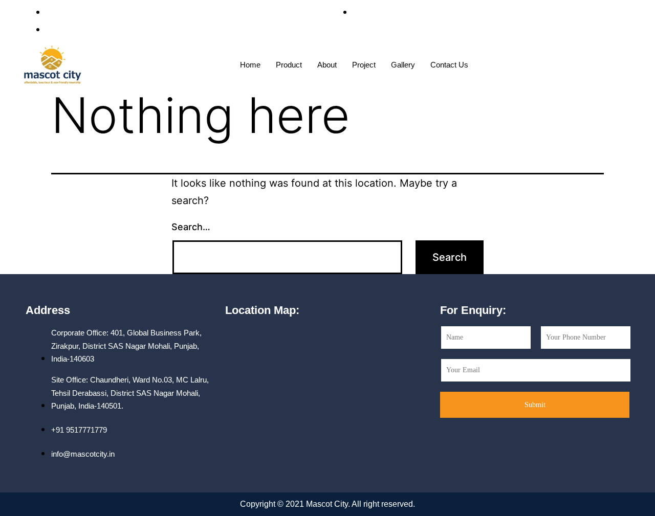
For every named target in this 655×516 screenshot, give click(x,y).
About (327, 64)
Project (364, 64)
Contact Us (449, 64)
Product (289, 64)
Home (250, 64)
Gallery (403, 64)
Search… (190, 226)
